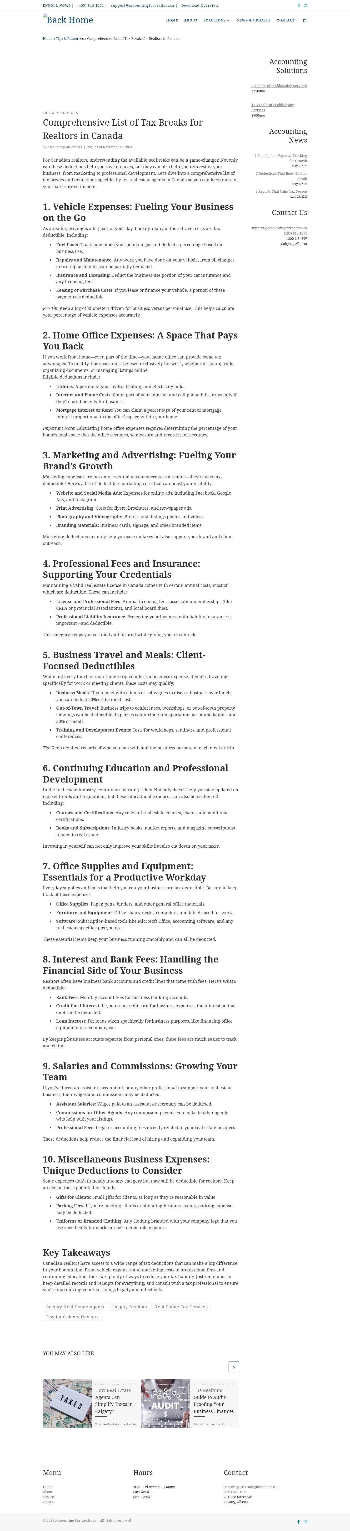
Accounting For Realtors (75, 1520)
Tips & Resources (70, 38)
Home (47, 38)
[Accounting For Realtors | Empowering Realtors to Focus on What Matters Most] (68, 20)
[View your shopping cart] (305, 20)
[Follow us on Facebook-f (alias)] (299, 5)
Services (49, 1497)
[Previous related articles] (222, 1367)
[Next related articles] (234, 1367)
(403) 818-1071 (295, 233)
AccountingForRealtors (64, 147)
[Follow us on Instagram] (305, 5)
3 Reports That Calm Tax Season (281, 191)
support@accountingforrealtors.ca (279, 228)
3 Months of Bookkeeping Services (279, 85)
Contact (49, 1502)
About (47, 1492)
